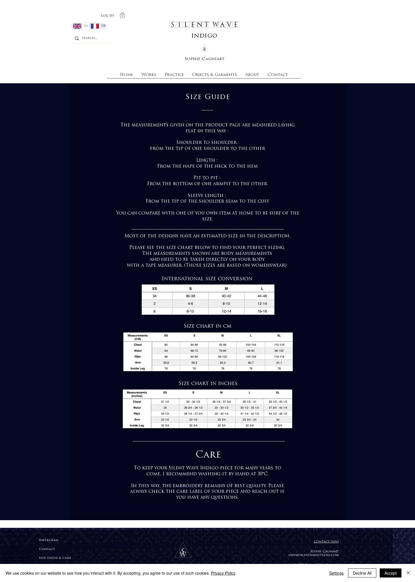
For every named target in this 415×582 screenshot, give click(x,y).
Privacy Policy (223, 573)
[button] (122, 15)
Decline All (362, 573)
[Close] (408, 572)
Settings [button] (336, 573)
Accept (391, 573)
